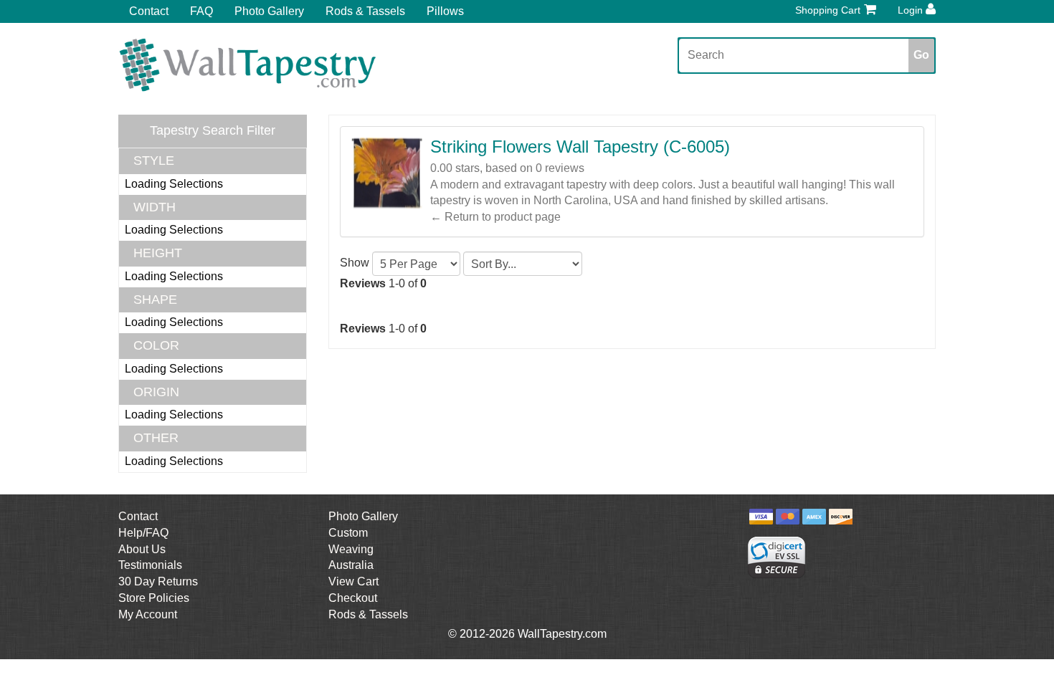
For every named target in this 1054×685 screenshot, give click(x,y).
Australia (351, 565)
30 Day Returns (158, 581)
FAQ (201, 11)
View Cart (353, 581)
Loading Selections (174, 184)
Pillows (445, 11)
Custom (348, 533)
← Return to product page (495, 217)
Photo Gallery (269, 11)
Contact (148, 11)
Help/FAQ (143, 533)
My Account (147, 614)
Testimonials (150, 565)
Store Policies (153, 598)
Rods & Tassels (365, 11)
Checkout (352, 598)
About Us (142, 549)
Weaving (351, 549)
